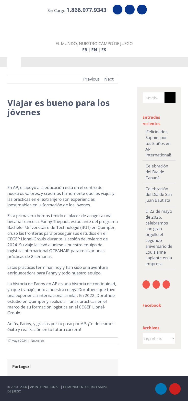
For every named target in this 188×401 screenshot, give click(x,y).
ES (103, 49)
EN (94, 49)
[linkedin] (117, 9)
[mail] (142, 9)
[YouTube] (156, 284)
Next (109, 79)
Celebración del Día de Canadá (156, 171)
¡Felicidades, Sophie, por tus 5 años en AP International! (158, 143)
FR (84, 49)
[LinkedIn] (146, 284)
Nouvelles (37, 341)
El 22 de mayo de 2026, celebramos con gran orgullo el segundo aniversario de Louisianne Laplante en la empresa (158, 237)
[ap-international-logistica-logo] (94, 21)
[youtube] (130, 9)
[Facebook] (166, 284)
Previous (91, 79)
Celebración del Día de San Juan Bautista (158, 194)
